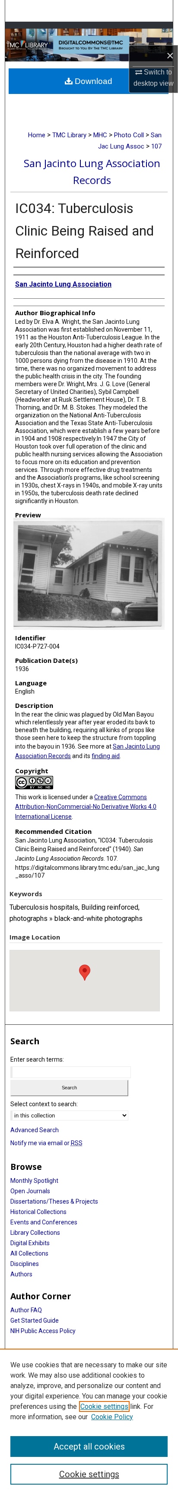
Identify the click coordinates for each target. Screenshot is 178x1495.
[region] (89, 1422)
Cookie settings (104, 1406)
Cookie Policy (112, 1417)
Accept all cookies (89, 1446)
